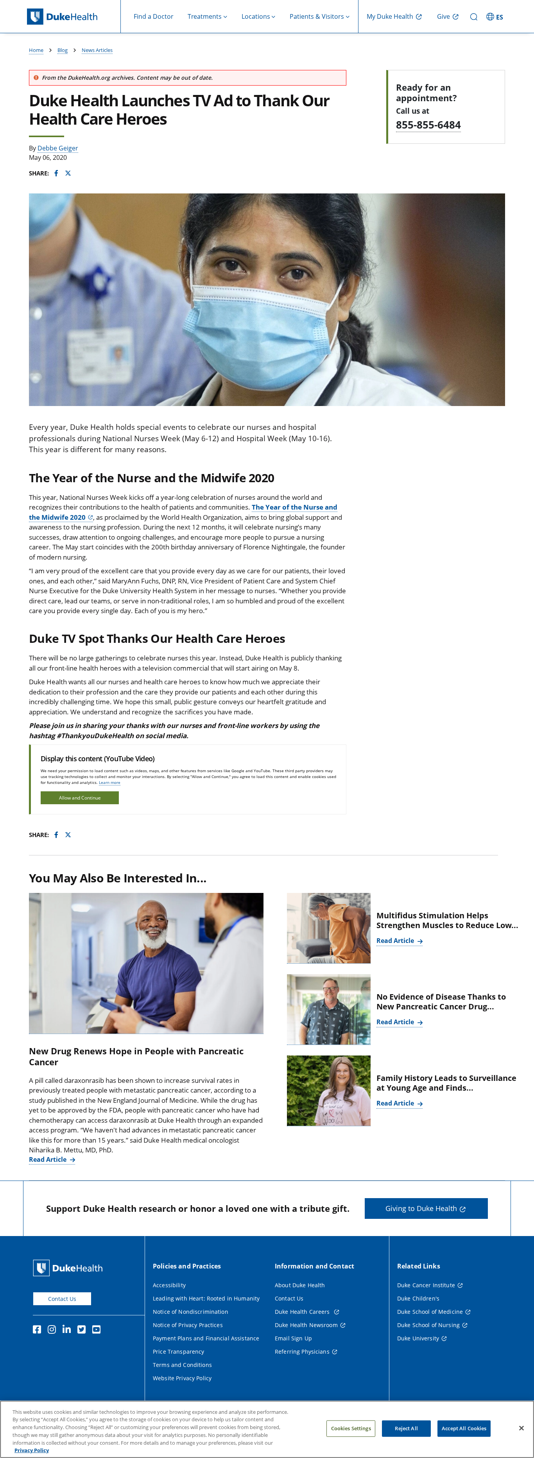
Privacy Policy (31, 1449)
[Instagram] (53, 1330)
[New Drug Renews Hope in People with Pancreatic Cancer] (146, 963)
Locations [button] (256, 16)
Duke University (418, 1338)
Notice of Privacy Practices (188, 1325)
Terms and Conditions (182, 1365)
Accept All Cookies (464, 1428)
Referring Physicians (302, 1351)
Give (443, 16)
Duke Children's (418, 1298)
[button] (495, 16)
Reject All (406, 1428)
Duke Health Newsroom (306, 1325)
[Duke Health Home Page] (69, 1267)
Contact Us (62, 1298)
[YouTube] (98, 1330)
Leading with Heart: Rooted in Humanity (206, 1298)
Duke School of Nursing (428, 1325)
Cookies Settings (351, 1428)
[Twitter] (83, 1330)
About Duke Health (300, 1285)
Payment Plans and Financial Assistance (206, 1338)
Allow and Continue (80, 797)
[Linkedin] (68, 1330)
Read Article (48, 1159)
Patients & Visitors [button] (317, 16)
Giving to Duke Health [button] (421, 1208)
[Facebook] (39, 1330)
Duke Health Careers (303, 1311)
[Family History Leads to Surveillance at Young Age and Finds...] (329, 1090)
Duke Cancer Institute (426, 1285)
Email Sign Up (293, 1338)
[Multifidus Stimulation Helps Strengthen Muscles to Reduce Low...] (329, 928)
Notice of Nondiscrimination (190, 1311)
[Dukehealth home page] (74, 16)
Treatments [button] (205, 16)
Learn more (109, 782)
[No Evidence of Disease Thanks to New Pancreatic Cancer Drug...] (329, 1009)
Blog (62, 50)
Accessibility (169, 1285)
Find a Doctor (154, 16)
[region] (267, 1429)
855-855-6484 (428, 125)
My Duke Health (390, 16)
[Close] (521, 1428)
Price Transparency (178, 1351)
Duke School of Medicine (430, 1311)
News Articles (97, 50)
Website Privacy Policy (182, 1378)
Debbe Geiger (58, 148)
